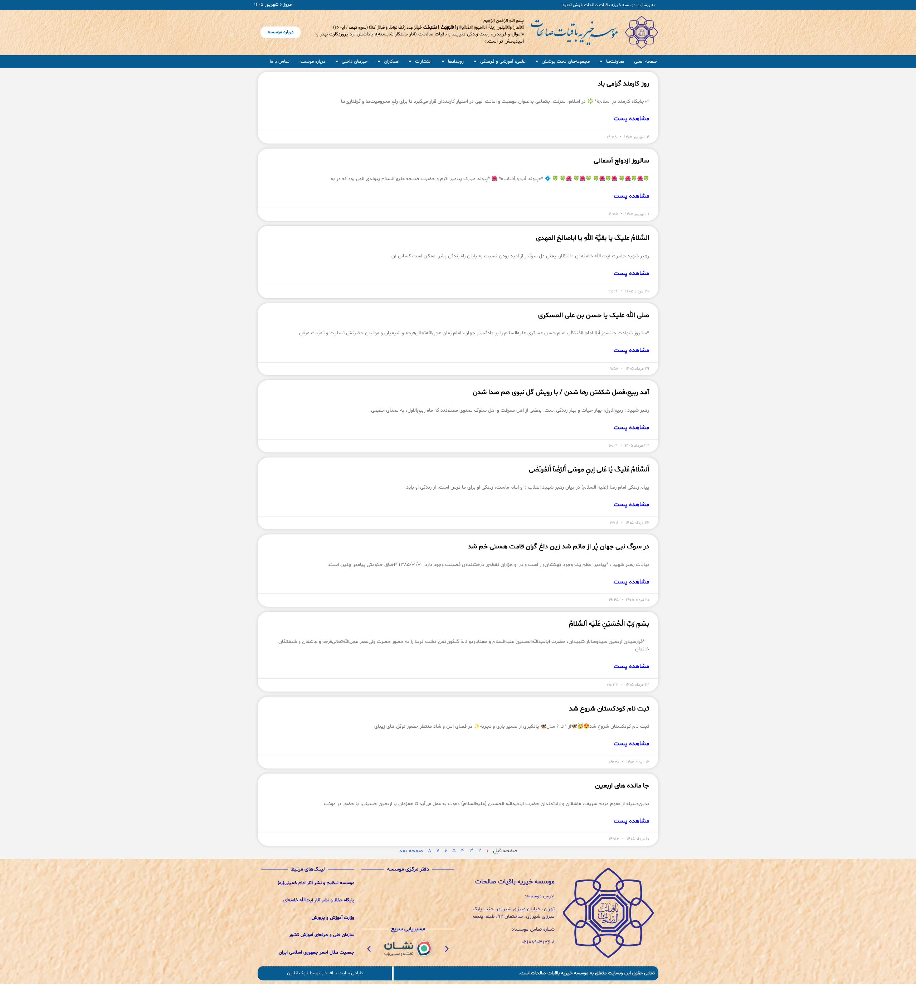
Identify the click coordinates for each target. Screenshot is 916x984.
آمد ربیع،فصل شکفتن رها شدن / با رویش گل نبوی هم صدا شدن (561, 392)
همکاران (391, 61)
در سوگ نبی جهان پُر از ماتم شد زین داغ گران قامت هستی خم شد (558, 546)
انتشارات (423, 61)
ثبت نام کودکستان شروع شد (609, 708)
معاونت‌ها (615, 61)
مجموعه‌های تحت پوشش (566, 61)
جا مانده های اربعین (622, 785)
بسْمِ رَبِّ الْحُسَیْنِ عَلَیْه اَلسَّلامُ (609, 624)
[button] (447, 949)
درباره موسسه (312, 61)
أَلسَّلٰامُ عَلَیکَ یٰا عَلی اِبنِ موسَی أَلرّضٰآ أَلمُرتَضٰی (589, 469)
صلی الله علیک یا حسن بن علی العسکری (593, 315)
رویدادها (456, 61)
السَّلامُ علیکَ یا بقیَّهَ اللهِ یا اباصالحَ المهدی (592, 238)
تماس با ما (279, 61)
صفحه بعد (411, 851)
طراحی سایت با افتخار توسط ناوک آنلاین (325, 973)
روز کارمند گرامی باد (623, 83)
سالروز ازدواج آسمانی (621, 160)
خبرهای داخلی (354, 61)
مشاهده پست (631, 119)
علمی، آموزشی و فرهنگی (502, 61)
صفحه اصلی (645, 61)
